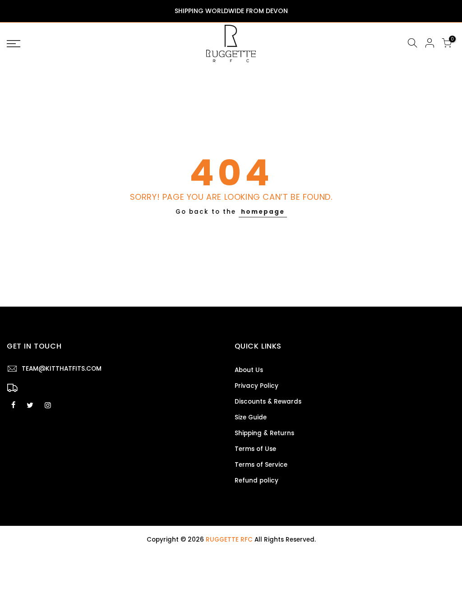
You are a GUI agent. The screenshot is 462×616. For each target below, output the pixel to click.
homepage (263, 211)
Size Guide (251, 417)
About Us (249, 370)
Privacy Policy (256, 386)
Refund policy (256, 480)
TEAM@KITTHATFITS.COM (62, 368)
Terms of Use (255, 449)
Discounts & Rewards (268, 401)
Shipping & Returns (264, 433)
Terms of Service (261, 464)
